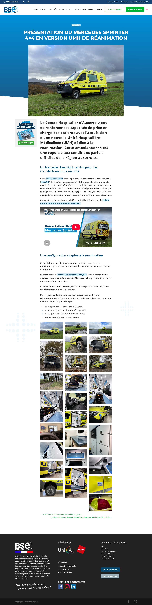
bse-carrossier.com (110, 569)
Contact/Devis (135, 9)
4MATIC (45, 182)
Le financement (66, 572)
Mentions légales (31, 601)
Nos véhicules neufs (59, 9)
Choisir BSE (38, 9)
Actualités (76, 25)
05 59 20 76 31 (108, 556)
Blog (99, 9)
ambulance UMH (54, 178)
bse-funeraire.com (109, 576)
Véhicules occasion (84, 9)
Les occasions (65, 569)
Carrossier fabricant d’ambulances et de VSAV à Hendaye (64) (127, 2)
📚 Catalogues (114, 9)
